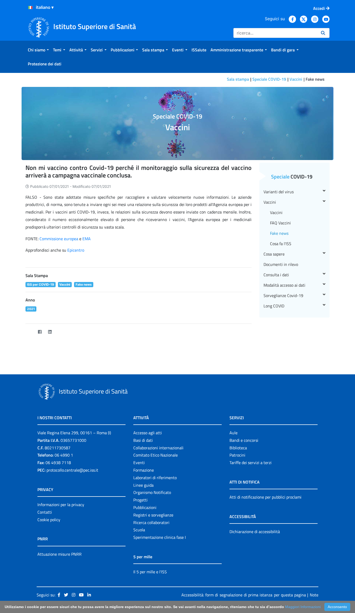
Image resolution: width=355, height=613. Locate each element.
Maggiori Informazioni (303, 607)
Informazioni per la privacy (60, 504)
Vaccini (296, 79)
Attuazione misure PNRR (59, 554)
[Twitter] (29, 332)
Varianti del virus (279, 192)
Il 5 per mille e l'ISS (150, 572)
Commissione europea (59, 239)
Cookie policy (48, 519)
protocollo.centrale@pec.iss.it (72, 470)
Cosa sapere (274, 254)
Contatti (44, 512)
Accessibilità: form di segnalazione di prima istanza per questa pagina (243, 595)
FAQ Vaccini (280, 223)
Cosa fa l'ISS (280, 243)
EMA (86, 239)
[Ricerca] (323, 33)
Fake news (279, 233)
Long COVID (274, 306)
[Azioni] (30, 7)
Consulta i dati (276, 275)
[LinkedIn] (50, 332)
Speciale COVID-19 (269, 79)
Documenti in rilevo (281, 264)
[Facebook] (40, 332)
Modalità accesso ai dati (284, 285)
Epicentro (75, 250)
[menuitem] (38, 50)
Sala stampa (238, 79)
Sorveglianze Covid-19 (283, 295)
